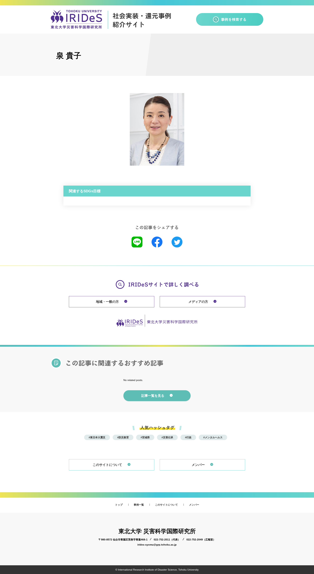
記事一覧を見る (152, 395)
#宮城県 (145, 437)
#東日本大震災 (97, 437)
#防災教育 (123, 437)
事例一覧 (139, 504)
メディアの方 (198, 302)
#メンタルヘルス (213, 437)
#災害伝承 (167, 437)
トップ (119, 504)
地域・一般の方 (107, 302)
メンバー (198, 465)
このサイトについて (107, 465)
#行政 (188, 437)
